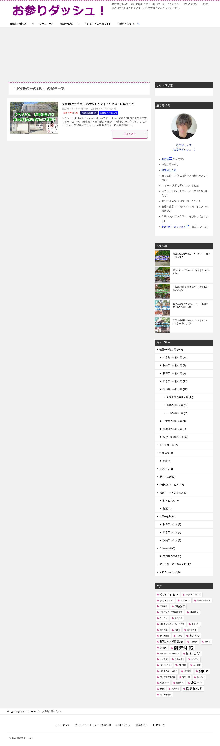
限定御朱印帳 (165, 695)
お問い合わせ (123, 725)
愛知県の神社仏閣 (108, 113)
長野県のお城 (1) (172, 524)
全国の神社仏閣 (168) (171, 349)
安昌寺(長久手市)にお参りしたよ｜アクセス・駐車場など (98, 103)
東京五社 (195, 659)
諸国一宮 (196, 683)
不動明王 (180, 606)
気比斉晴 (182, 665)
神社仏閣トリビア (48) (172, 484)
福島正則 (186, 677)
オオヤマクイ (193, 594)
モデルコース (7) (169, 444)
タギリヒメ (185, 600)
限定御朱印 (194, 689)
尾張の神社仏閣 (89, 113)
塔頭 (177, 629)
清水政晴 (188, 671)
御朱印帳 (184, 647)
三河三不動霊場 (203, 600)
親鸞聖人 (180, 683)
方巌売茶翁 (179, 659)
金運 (162, 688)
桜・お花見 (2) (171, 500)
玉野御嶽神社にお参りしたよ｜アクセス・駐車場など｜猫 (190, 322)
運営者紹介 (142, 725)
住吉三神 (163, 618)
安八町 (179, 636)
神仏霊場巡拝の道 (167, 677)
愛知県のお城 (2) (172, 540)
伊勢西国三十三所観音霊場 (171, 612)
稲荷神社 (164, 683)
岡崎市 (194, 641)
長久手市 (175, 689)
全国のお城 (66, 23)
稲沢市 (201, 677)
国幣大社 (195, 624)
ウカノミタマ (169, 594)
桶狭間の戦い (165, 665)
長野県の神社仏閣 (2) (174, 373)
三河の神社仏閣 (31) (177, 413)
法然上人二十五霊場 (168, 671)
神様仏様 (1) (166, 453)
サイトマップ (62, 725)
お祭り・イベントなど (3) (173, 492)
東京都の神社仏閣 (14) (175, 357)
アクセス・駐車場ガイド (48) (175, 564)
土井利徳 (163, 630)
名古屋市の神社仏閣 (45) (179, 397)
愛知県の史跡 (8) (172, 556)
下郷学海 (163, 606)
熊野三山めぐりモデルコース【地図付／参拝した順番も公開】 (191, 305)
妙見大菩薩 (164, 636)
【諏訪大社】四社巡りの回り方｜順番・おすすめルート (191, 288)
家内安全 (194, 635)
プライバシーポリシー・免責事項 (93, 725)
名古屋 (165, 159)
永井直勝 (197, 665)
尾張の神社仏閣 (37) (177, 405)
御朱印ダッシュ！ (127, 23)
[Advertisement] (110, 53)
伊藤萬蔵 (194, 612)
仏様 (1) (167, 460)
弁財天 (163, 647)
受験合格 (178, 618)
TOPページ (159, 725)
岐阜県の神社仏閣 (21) (175, 381)
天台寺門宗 (191, 630)
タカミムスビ (166, 600)
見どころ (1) (166, 468)
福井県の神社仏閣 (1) (174, 365)
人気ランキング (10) (171, 572)
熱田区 (204, 671)
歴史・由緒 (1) (167, 476)
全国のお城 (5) (167, 516)
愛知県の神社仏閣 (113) (175, 389)
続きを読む (130, 134)
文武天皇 (163, 659)
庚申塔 (208, 642)
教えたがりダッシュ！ (174, 226)
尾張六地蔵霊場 (171, 641)
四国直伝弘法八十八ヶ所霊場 (172, 624)
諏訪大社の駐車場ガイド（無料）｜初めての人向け (191, 255)
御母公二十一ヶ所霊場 (169, 653)
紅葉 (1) (167, 508)
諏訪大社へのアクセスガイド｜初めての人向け (191, 272)
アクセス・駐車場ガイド (98, 23)
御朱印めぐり (169, 170)
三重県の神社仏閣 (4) (174, 421)
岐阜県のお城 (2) (172, 532)
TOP (23, 711)
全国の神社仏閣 (18, 23)
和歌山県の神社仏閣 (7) (175, 437)
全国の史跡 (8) (167, 548)
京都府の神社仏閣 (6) (174, 429)
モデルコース (46, 23)
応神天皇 (193, 653)
